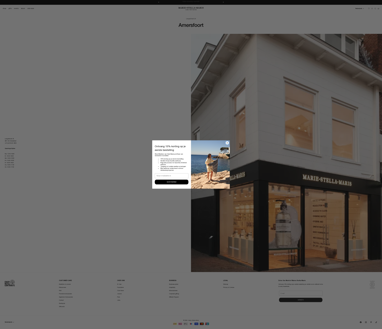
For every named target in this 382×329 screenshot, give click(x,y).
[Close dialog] (227, 143)
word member (171, 182)
